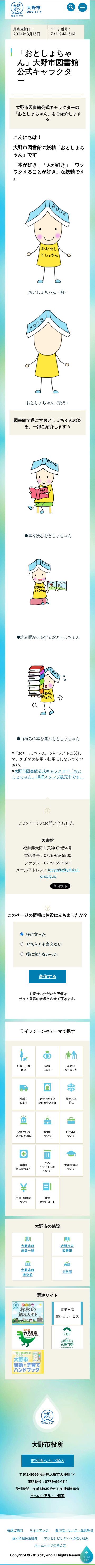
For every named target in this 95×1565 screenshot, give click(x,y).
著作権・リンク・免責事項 (74, 1530)
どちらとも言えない (44, 944)
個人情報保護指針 (24, 1538)
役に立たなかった (42, 954)
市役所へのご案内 (47, 1460)
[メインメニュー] (82, 7)
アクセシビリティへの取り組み (66, 1538)
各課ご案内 (15, 1530)
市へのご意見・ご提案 (47, 1496)
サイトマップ (39, 1530)
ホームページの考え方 (50, 1545)
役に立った (36, 934)
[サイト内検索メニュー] (71, 7)
